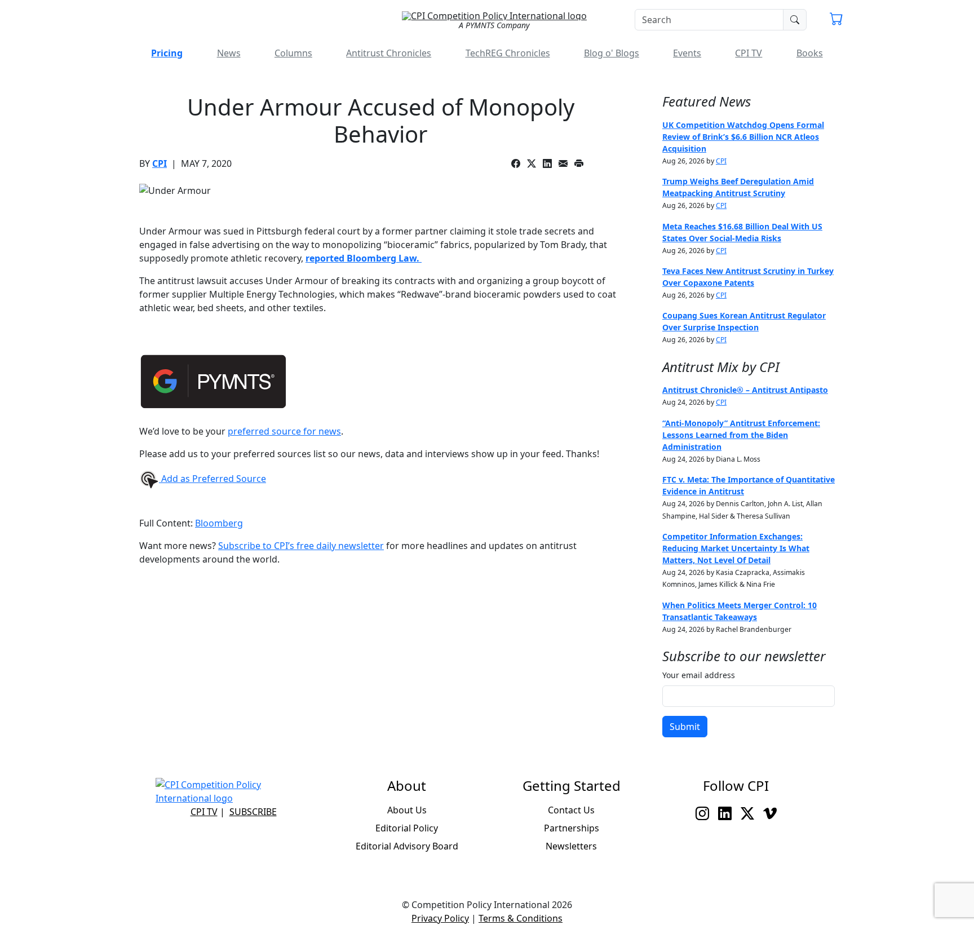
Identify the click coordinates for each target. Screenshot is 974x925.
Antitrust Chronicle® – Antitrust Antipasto (745, 389)
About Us (407, 810)
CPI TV (748, 53)
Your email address (698, 675)
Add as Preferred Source (212, 478)
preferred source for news (284, 431)
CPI (159, 163)
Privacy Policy (440, 918)
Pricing (167, 53)
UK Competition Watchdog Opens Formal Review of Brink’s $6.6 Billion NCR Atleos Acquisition (743, 137)
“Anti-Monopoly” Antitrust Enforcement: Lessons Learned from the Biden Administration (741, 435)
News (229, 53)
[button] (836, 20)
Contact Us (571, 810)
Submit (685, 726)
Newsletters (571, 846)
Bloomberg (219, 523)
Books (809, 53)
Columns (293, 53)
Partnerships (571, 828)
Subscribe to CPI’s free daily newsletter (301, 545)
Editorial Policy (406, 828)
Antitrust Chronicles (388, 53)
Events (687, 53)
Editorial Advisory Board (407, 846)
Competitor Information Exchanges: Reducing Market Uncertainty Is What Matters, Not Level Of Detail (735, 548)
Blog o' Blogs (611, 53)
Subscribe (253, 811)
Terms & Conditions (521, 918)
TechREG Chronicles (508, 53)
